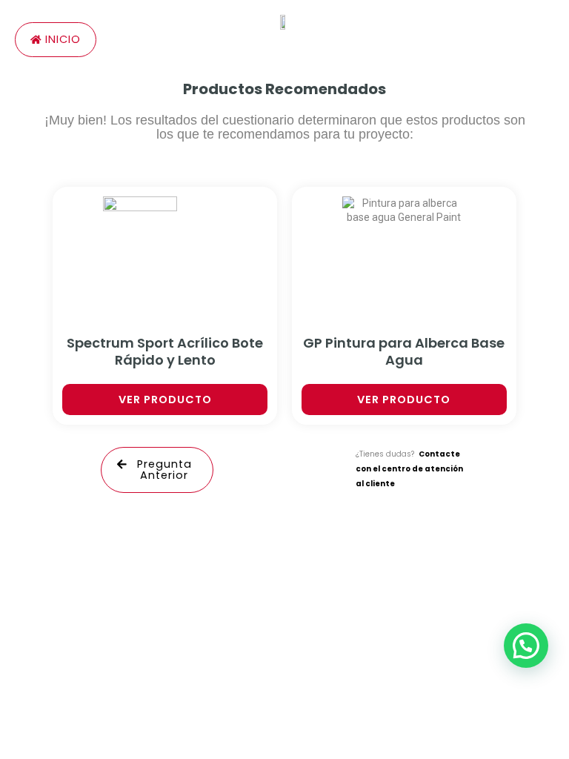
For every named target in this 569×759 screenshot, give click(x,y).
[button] (526, 645)
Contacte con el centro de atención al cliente (409, 468)
